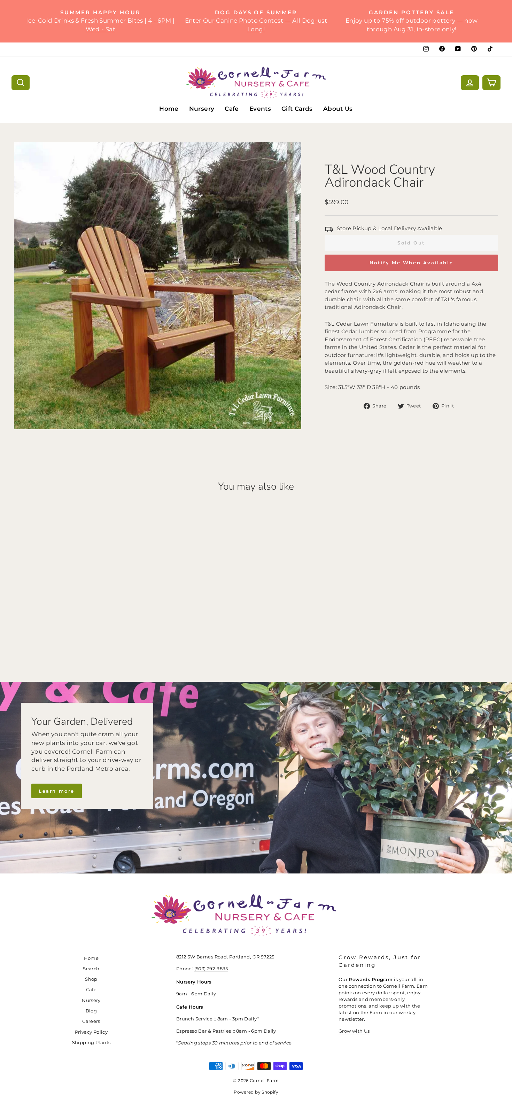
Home (169, 108)
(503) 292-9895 (211, 968)
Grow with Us (354, 1031)
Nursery (202, 108)
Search (91, 968)
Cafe (232, 108)
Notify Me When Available (411, 262)
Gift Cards (297, 108)
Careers (91, 1021)
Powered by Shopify (256, 1092)
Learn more (57, 791)
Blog (91, 1010)
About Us (338, 108)
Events (260, 108)
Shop (91, 979)
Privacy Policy (91, 1032)
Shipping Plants (91, 1042)
